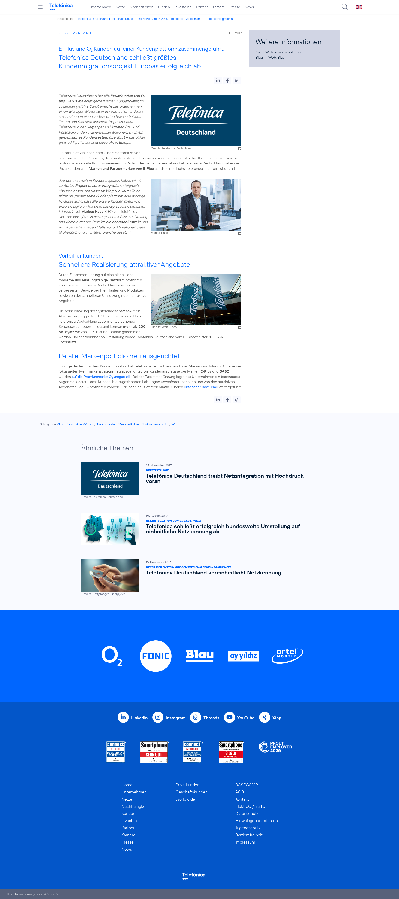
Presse (234, 7)
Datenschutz (246, 813)
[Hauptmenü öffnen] (40, 7)
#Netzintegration (106, 424)
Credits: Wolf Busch (164, 327)
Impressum (245, 842)
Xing (276, 717)
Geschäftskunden (191, 792)
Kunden (163, 7)
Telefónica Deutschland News (130, 19)
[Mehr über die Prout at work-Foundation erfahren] (275, 752)
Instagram (175, 717)
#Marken (88, 424)
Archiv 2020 (160, 19)
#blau (165, 424)
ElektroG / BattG (250, 806)
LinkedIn (139, 717)
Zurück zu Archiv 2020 (75, 33)
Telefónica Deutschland (92, 19)
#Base (61, 424)
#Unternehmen (151, 424)
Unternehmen (100, 7)
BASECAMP (246, 784)
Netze (120, 7)
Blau (281, 57)
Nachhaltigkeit (141, 7)
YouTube (245, 717)
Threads (211, 717)
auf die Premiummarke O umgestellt (101, 376)
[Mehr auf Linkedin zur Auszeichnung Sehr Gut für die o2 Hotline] (193, 752)
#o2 (173, 424)
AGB (239, 792)
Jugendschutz (247, 827)
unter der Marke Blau (201, 387)
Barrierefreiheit (249, 835)
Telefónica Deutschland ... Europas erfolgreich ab (203, 19)
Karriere (218, 7)
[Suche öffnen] (345, 7)
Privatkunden (187, 784)
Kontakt (242, 799)
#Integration (74, 424)
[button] (218, 80)
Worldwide (185, 799)
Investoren (183, 7)
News (249, 7)
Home (127, 784)
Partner (202, 7)
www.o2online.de (288, 52)
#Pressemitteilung (129, 424)
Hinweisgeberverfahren (256, 820)
